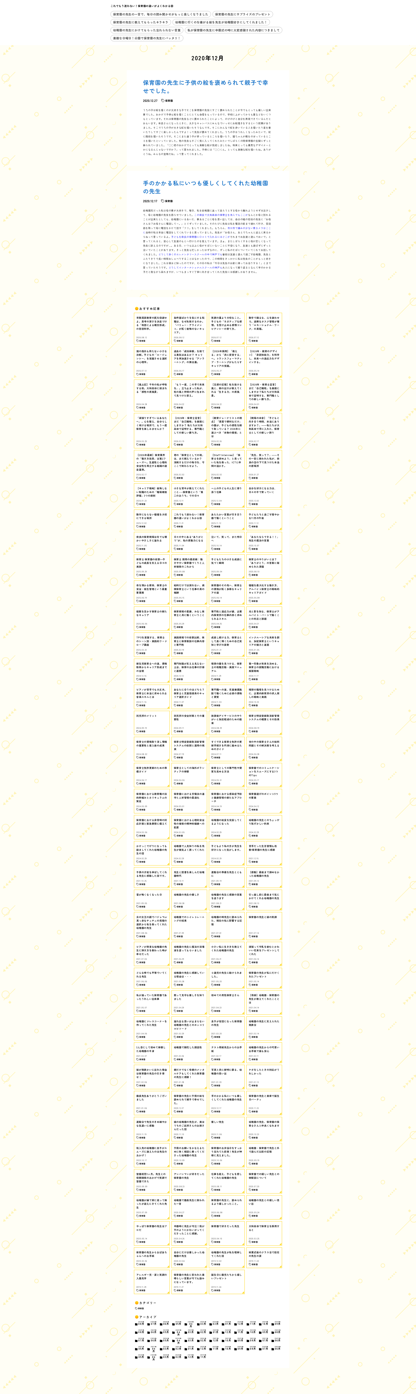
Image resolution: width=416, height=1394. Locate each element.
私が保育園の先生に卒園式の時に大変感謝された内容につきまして (234, 30)
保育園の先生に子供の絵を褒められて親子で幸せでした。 (205, 86)
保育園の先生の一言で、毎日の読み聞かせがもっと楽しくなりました (160, 14)
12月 (241, 1323)
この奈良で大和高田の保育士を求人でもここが (221, 215)
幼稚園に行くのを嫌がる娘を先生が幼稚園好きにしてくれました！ (221, 22)
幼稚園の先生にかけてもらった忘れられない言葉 (147, 30)
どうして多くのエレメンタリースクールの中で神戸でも (190, 254)
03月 (203, 1323)
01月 (228, 1323)
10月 (265, 1323)
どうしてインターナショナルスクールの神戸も (195, 267)
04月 (191, 1324)
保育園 (141, 1308)
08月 (141, 1323)
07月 (154, 1323)
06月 (166, 1323)
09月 (278, 1323)
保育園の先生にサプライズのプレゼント (242, 14)
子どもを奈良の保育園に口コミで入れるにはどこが (200, 236)
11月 (253, 1323)
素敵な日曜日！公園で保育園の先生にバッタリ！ (147, 38)
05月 (179, 1323)
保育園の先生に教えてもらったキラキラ (140, 22)
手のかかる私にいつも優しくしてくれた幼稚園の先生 (205, 187)
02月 (216, 1323)
